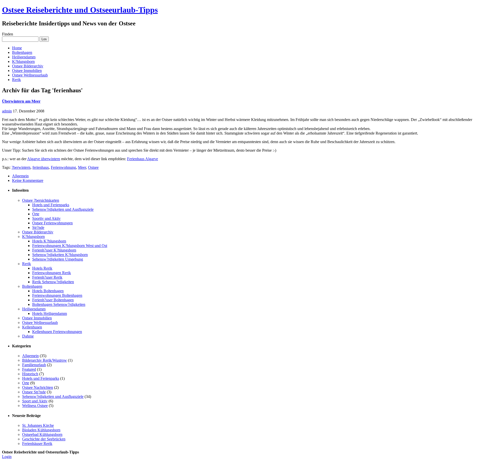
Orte (35, 214)
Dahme (28, 336)
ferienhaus (40, 167)
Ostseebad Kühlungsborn (42, 434)
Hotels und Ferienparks (50, 205)
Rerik (16, 79)
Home (17, 48)
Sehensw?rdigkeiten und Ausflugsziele (63, 209)
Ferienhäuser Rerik (37, 443)
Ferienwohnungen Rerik (51, 273)
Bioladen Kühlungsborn (41, 430)
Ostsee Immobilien (27, 70)
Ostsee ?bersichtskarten (40, 200)
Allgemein (20, 176)
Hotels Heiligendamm (49, 313)
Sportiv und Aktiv (46, 218)
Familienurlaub (34, 365)
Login (7, 456)
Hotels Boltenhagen (48, 291)
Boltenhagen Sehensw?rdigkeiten (58, 304)
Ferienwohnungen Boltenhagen (57, 295)
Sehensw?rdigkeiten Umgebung (57, 259)
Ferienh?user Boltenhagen (53, 300)
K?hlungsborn (23, 61)
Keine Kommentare (27, 180)
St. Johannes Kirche (38, 425)
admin (7, 111)
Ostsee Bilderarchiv (27, 66)
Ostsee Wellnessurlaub (30, 75)
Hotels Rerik (42, 268)
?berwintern (21, 167)
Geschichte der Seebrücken (43, 439)
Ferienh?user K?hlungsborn (54, 250)
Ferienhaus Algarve (142, 159)
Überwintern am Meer (21, 101)
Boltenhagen (22, 52)
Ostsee (93, 167)
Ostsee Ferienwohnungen (52, 223)
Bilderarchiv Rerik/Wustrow (44, 360)
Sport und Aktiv (35, 401)
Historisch (30, 374)
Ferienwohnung (63, 167)
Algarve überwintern (43, 159)
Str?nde (38, 227)
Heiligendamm (23, 57)
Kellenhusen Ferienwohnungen (57, 331)
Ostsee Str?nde (34, 392)
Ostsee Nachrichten (37, 387)
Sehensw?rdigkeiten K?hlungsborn (60, 255)
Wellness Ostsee (35, 405)
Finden (7, 34)
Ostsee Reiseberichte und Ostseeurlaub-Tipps (80, 9)
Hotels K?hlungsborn (49, 241)
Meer (82, 167)
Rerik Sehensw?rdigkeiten (53, 282)
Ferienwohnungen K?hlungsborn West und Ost (69, 245)
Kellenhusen (32, 327)
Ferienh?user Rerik (47, 277)
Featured (29, 369)
